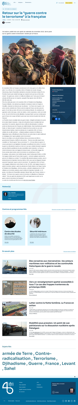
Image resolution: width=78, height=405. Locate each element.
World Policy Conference (41, 400)
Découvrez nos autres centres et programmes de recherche (64, 209)
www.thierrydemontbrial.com (31, 400)
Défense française (56, 105)
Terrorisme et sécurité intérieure (58, 101)
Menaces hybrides (56, 99)
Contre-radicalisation (27, 356)
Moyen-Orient (37, 291)
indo (33, 332)
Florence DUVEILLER (33, 295)
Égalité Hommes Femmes (25, 389)
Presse (20, 382)
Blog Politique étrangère (51, 400)
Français (56, 91)
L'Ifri (14, 2)
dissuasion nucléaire (39, 333)
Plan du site (17, 400)
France (53, 104)
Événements (28, 2)
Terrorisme (54, 102)
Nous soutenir (69, 2)
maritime (56, 310)
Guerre (35, 363)
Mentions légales (11, 400)
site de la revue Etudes (29, 180)
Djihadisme (14, 363)
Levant (68, 363)
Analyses (20, 2)
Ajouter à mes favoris (26, 19)
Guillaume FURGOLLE (33, 313)
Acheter (57, 392)
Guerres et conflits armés (57, 97)
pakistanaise (37, 332)
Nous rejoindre (22, 384)
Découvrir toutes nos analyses (69, 251)
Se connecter (61, 2)
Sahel (9, 368)
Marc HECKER (7, 22)
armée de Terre (17, 353)
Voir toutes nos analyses (10, 9)
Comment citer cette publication (58, 112)
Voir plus (9, 198)
